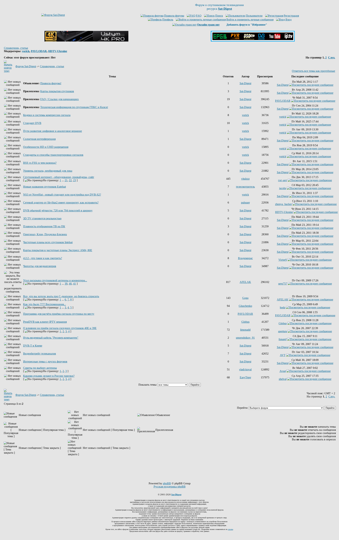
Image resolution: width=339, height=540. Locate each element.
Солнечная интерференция (39, 138)
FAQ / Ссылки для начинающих (59, 99)
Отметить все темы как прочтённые (313, 70)
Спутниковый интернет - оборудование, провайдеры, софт (58, 177)
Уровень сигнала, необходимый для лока (47, 170)
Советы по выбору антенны (40, 367)
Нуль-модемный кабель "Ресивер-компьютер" (50, 337)
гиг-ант (282, 180)
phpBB (167, 483)
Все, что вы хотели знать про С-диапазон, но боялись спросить (61, 296)
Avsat (282, 371)
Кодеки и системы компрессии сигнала (46, 115)
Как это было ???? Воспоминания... (44, 304)
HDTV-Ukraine (57, 51)
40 (70, 283)
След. (331, 57)
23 (74, 180)
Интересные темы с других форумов (45, 361)
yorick (25, 51)
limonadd (245, 329)
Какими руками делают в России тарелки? (49, 375)
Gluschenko (245, 305)
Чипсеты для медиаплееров (39, 266)
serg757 (282, 283)
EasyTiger (245, 377)
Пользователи (254, 15)
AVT (283, 355)
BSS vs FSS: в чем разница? (39, 162)
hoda (282, 307)
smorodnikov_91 (245, 337)
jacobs (282, 188)
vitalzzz (245, 178)
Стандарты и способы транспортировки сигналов (53, 154)
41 (74, 283)
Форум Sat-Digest (25, 66)
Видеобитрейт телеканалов (39, 353)
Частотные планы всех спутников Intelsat (48, 242)
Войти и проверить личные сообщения (249, 19)
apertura (282, 331)
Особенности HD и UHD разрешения (45, 146)
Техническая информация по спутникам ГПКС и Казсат (74, 107)
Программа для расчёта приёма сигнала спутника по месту (58, 313)
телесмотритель (245, 186)
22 (70, 180)
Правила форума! (50, 83)
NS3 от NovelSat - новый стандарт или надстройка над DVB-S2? (62, 194)
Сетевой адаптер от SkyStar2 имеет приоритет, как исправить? (61, 202)
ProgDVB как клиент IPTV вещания (45, 321)
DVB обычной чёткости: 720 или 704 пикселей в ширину (58, 210)
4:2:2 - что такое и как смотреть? (42, 258)
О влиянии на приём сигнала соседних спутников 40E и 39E (60, 328)
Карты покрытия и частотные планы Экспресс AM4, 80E (57, 250)
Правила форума (174, 15)
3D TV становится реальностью (42, 218)
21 (66, 180)
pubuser (245, 202)
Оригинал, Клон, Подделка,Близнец (45, 234)
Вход (289, 19)
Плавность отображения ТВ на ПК (44, 226)
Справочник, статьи (16, 47)
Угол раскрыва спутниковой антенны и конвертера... (55, 280)
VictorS (282, 259)
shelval (283, 378)
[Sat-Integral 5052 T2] (253, 40)
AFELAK (245, 282)
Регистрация (291, 15)
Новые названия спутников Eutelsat (44, 186)
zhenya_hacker (283, 204)
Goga (245, 297)
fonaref (283, 339)
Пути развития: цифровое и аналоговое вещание (52, 130)
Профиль (167, 19)
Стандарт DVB (32, 123)
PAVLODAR (39, 51)
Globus (245, 321)
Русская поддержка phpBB (170, 486)
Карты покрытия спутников (57, 91)
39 (66, 283)
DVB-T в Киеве (32, 345)
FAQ (198, 15)
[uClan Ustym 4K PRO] (86, 40)
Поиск (219, 15)
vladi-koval (245, 369)
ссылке (230, 529)
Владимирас (245, 258)
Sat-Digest (245, 83)
